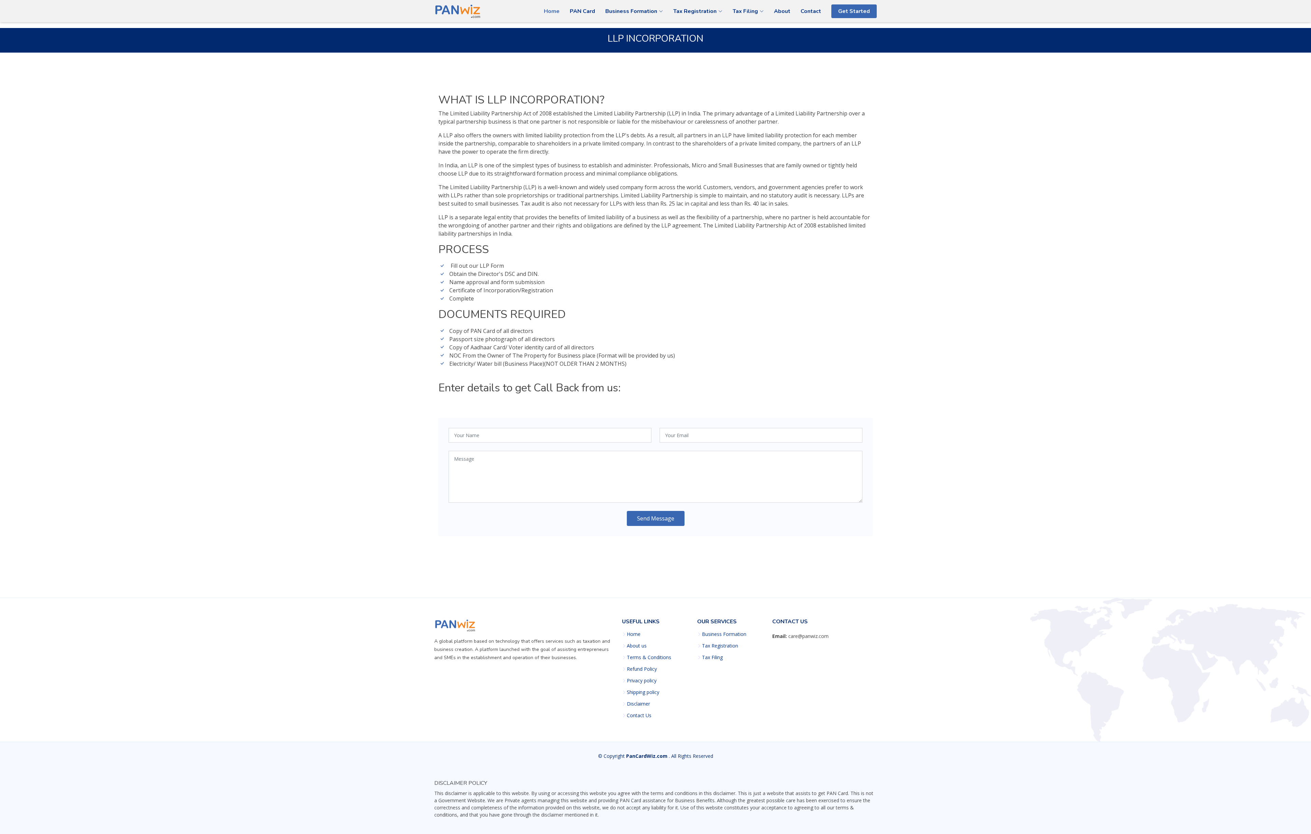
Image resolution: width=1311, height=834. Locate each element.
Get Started (854, 11)
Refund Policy (642, 669)
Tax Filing (712, 657)
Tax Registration (720, 645)
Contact (811, 11)
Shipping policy (643, 692)
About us (637, 645)
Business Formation (724, 634)
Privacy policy (642, 680)
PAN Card (582, 11)
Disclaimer (638, 703)
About (782, 11)
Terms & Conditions (649, 657)
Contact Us (639, 715)
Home (552, 11)
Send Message (655, 518)
